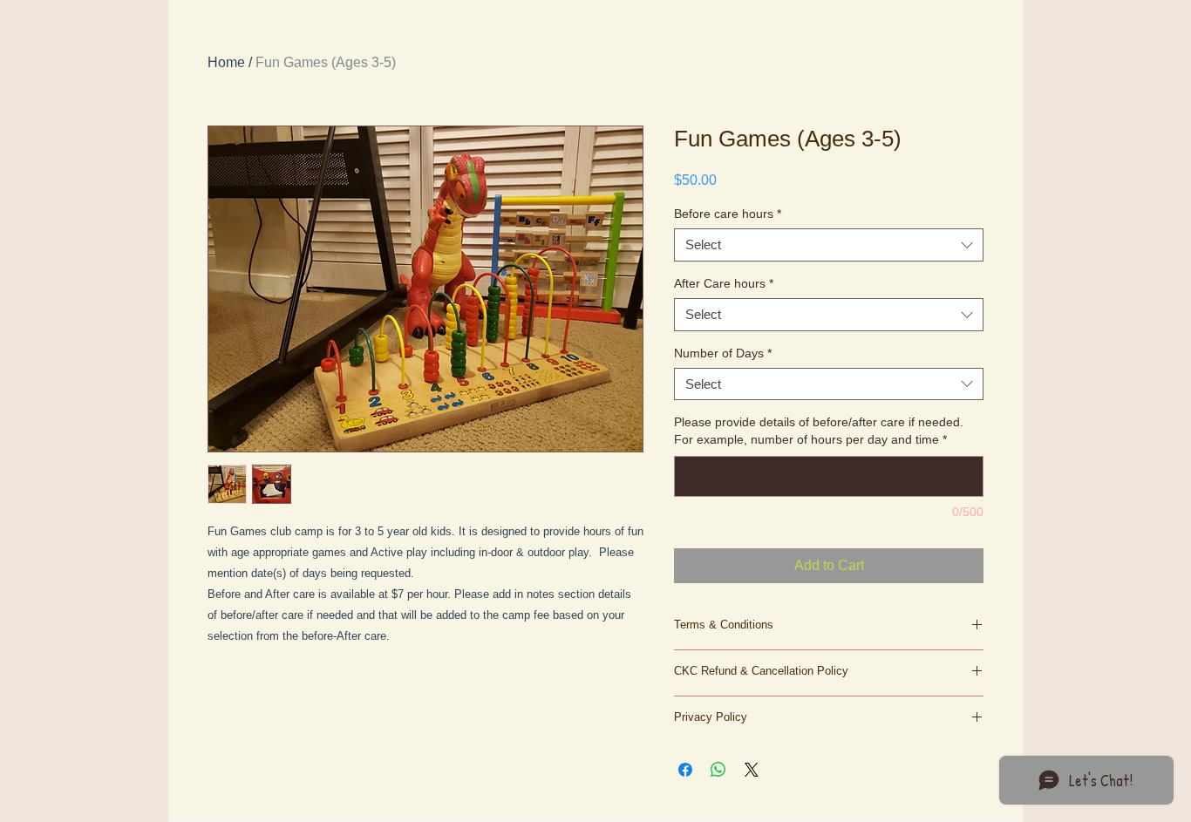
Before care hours (727, 214)
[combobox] (828, 245)
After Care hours (723, 283)
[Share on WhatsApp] (718, 769)
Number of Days (723, 353)
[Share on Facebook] (685, 769)
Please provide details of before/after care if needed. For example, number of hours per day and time (818, 430)
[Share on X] (751, 769)
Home (226, 62)
